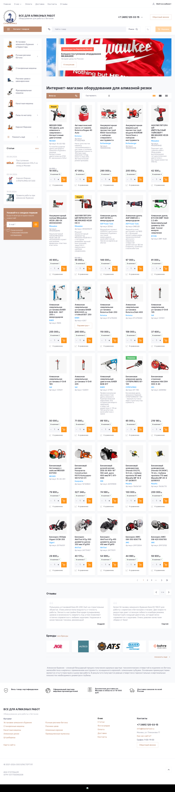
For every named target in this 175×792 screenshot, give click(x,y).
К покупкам (69, 64)
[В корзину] (64, 179)
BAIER (51, 320)
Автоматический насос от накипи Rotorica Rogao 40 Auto (83, 129)
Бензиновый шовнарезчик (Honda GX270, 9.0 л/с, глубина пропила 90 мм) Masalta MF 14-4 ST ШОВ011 (133, 473)
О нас (16, 4)
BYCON (154, 236)
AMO (127, 543)
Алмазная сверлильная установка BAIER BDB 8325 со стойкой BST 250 (83, 309)
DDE (101, 481)
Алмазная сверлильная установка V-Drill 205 (83, 380)
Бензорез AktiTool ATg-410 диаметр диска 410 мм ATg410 (108, 540)
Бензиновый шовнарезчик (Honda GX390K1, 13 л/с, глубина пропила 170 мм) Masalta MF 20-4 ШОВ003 (159, 473)
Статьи (101, 722)
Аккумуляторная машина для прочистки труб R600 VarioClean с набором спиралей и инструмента (108, 132)
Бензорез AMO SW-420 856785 (159, 538)
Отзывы (63, 4)
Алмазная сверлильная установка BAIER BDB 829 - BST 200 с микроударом (57, 310)
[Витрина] (154, 96)
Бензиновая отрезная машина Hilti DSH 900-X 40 (159, 380)
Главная (7, 4)
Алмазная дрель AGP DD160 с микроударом (108, 218)
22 (167, 580)
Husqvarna (79, 481)
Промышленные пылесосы (57, 734)
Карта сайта (9, 745)
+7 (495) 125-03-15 (128, 17)
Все (37, 148)
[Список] (160, 96)
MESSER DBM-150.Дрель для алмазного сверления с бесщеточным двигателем (56, 131)
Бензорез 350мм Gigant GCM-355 (57, 538)
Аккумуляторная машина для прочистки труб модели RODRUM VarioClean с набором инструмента (134, 132)
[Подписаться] (36, 224)
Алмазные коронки (54, 730)
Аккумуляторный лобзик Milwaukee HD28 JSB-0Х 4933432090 (58, 219)
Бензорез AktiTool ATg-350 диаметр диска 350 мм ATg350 (83, 540)
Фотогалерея (104, 726)
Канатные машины (12, 730)
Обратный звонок (160, 17)
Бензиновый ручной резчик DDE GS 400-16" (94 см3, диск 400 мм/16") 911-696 (108, 471)
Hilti (152, 387)
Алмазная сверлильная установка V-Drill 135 (159, 308)
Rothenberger (105, 143)
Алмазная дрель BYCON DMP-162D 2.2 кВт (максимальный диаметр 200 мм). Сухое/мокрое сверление (160, 224)
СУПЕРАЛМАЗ (131, 387)
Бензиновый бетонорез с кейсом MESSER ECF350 (57, 469)
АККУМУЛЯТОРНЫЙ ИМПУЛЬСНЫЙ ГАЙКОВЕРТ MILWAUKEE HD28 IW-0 (159, 131)
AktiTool (78, 548)
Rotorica (78, 136)
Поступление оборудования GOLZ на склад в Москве (27, 163)
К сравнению (58, 185)
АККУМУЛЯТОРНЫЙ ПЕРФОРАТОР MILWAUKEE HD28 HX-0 (83, 219)
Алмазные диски (11, 734)
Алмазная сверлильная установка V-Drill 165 (57, 380)
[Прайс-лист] (166, 96)
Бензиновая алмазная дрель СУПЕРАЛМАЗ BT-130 (134, 380)
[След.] (161, 580)
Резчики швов (51, 726)
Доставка (39, 4)
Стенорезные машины (14, 726)
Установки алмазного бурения (18, 722)
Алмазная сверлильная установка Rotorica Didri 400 (134, 308)
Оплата (28, 4)
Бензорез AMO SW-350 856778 (133, 538)
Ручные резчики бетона (56, 722)
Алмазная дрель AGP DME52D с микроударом (134, 218)
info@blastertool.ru (145, 729)
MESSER (52, 141)
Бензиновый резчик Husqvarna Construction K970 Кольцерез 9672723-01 (83, 471)
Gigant (52, 543)
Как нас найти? (144, 736)
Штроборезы (9, 737)
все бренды (62, 636)
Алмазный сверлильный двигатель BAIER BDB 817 (108, 380)
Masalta (129, 484)
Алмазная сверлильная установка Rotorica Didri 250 (108, 308)
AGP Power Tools (106, 224)
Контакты (52, 4)
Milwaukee (155, 141)
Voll (152, 315)
